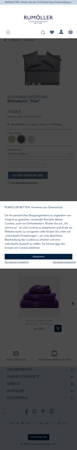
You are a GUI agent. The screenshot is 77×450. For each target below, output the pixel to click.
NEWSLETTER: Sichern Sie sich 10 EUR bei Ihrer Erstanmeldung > (38, 2)
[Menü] (8, 32)
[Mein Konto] (61, 32)
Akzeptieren (39, 256)
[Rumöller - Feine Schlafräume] (38, 19)
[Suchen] (42, 32)
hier (58, 244)
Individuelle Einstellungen (64, 262)
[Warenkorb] (70, 32)
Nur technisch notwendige (16, 262)
